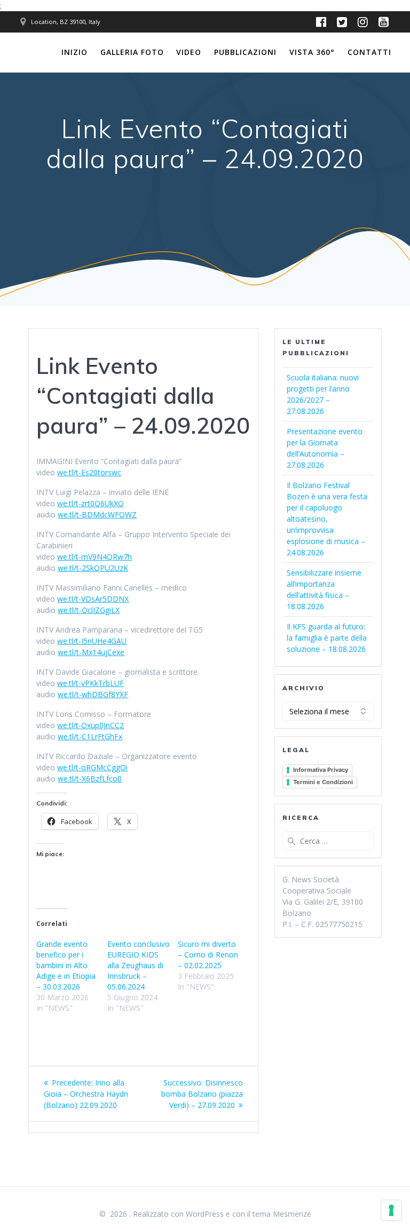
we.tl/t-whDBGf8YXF (93, 694)
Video (188, 52)
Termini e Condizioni (323, 782)
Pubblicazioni (245, 52)
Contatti (369, 52)
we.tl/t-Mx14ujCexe (91, 652)
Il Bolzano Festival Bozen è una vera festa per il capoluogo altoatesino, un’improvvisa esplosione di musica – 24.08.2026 (327, 518)
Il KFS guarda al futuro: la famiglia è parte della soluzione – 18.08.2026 (327, 637)
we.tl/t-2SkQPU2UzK (93, 568)
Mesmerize (292, 1214)
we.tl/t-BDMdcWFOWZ (97, 514)
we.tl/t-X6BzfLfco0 (90, 778)
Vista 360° (312, 52)
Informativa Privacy (320, 769)
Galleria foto (132, 52)
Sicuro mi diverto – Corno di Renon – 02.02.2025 (208, 954)
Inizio (74, 52)
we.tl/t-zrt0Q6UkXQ (90, 503)
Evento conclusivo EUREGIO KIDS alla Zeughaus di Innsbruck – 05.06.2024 (138, 965)
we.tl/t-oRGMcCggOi (92, 767)
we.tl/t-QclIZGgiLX (89, 610)
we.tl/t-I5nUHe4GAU (92, 641)
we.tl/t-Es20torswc (89, 472)
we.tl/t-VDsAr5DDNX (93, 599)
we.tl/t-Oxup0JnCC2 (90, 725)
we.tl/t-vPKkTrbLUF (90, 683)
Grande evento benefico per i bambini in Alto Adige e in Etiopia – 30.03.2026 (66, 965)
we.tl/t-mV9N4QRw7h (94, 557)
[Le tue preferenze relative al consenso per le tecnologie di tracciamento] (391, 1210)
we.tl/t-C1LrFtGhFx (90, 736)
